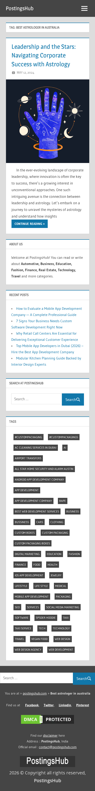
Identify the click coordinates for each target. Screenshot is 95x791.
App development (27, 490)
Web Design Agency (28, 649)
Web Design (62, 639)
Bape (62, 500)
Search (70, 399)
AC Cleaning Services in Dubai (35, 447)
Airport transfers (28, 458)
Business (72, 511)
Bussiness (22, 522)
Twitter (49, 705)
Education (54, 554)
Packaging (63, 596)
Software (21, 617)
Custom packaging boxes (32, 543)
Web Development (61, 649)
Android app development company (39, 479)
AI (65, 447)
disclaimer (50, 735)
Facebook (32, 705)
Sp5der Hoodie (46, 617)
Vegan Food (39, 639)
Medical (60, 586)
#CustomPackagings (63, 437)
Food (36, 564)
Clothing (56, 522)
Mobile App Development (32, 596)
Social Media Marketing (62, 607)
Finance (20, 564)
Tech (42, 628)
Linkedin (65, 705)
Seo (17, 607)
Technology (61, 628)
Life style (41, 586)
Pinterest (82, 705)
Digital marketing (27, 554)
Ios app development (29, 575)
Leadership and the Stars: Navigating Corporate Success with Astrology (43, 55)
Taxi (65, 617)
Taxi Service (23, 628)
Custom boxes (25, 532)
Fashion (74, 554)
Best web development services (37, 511)
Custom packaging (55, 532)
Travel (19, 639)
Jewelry (56, 575)
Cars (39, 522)
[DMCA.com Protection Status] (47, 724)
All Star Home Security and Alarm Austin (44, 469)
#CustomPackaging (28, 437)
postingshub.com (35, 693)
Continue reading (28, 224)
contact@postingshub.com (58, 747)
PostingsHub (20, 8)
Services (33, 607)
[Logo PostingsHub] (47, 766)
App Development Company (33, 500)
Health (52, 564)
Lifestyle (21, 586)
